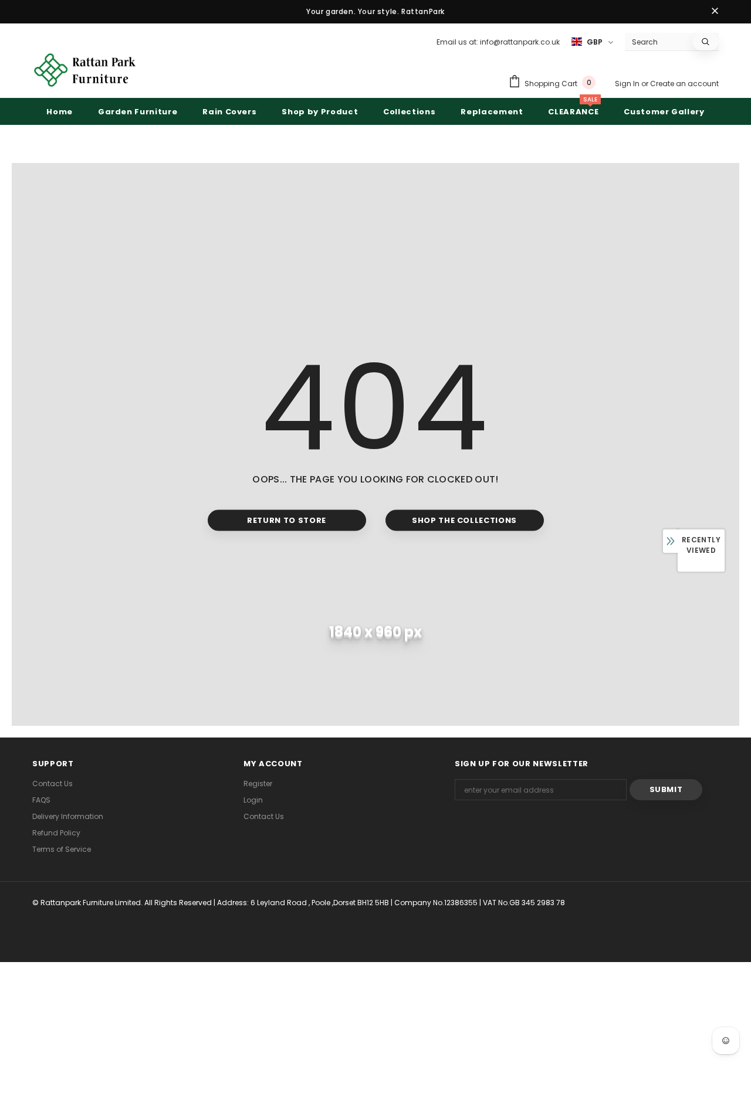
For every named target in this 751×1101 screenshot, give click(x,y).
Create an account (684, 84)
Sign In (628, 84)
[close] (714, 12)
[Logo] (85, 70)
